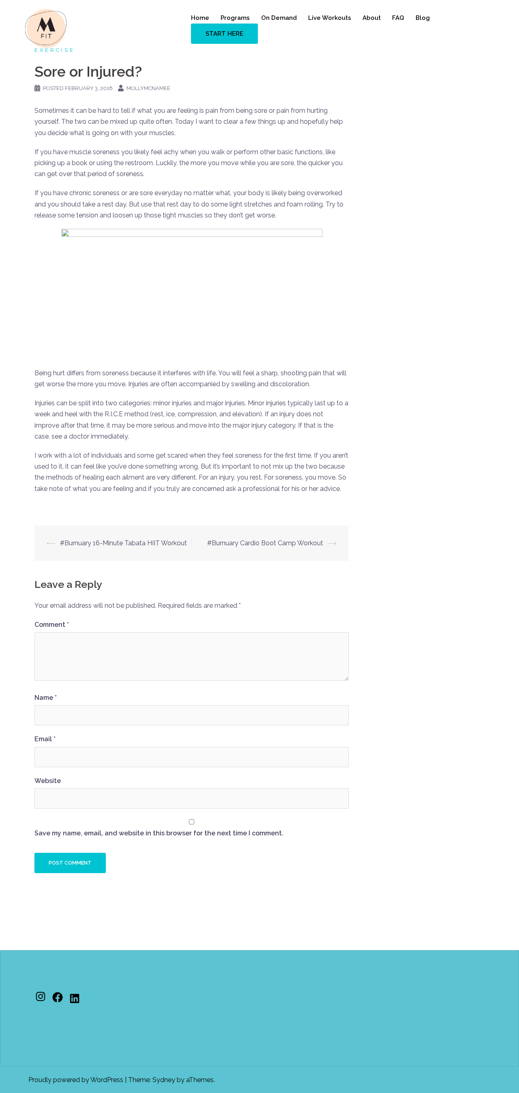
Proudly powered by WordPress (75, 1080)
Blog (423, 18)
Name (45, 697)
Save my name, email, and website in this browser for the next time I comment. (158, 833)
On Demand (279, 18)
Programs (235, 18)
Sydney (163, 1080)
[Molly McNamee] (45, 28)
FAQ (398, 18)
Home (200, 18)
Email (45, 739)
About (371, 18)
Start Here (224, 33)
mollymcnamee (148, 88)
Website (47, 781)
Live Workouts (329, 18)
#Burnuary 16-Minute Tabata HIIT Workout (123, 543)
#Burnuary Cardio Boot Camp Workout (265, 543)
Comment (51, 624)
